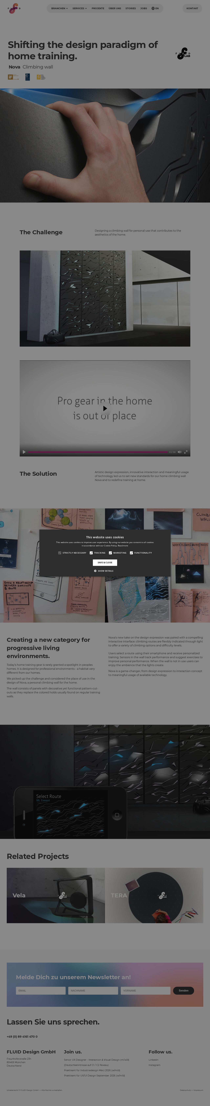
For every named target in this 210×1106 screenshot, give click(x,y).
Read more (123, 545)
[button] (104, 570)
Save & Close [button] (105, 562)
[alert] (105, 553)
